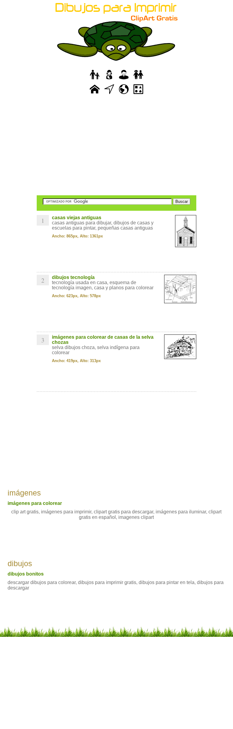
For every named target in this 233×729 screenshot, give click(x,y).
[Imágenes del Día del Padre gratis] (94, 79)
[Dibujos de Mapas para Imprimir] (123, 94)
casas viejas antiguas (76, 217)
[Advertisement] (116, 145)
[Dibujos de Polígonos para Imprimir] (138, 94)
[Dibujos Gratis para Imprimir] (94, 94)
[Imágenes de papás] (123, 79)
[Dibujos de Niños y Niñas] (138, 79)
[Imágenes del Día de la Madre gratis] (109, 79)
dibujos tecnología (73, 277)
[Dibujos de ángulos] (109, 94)
